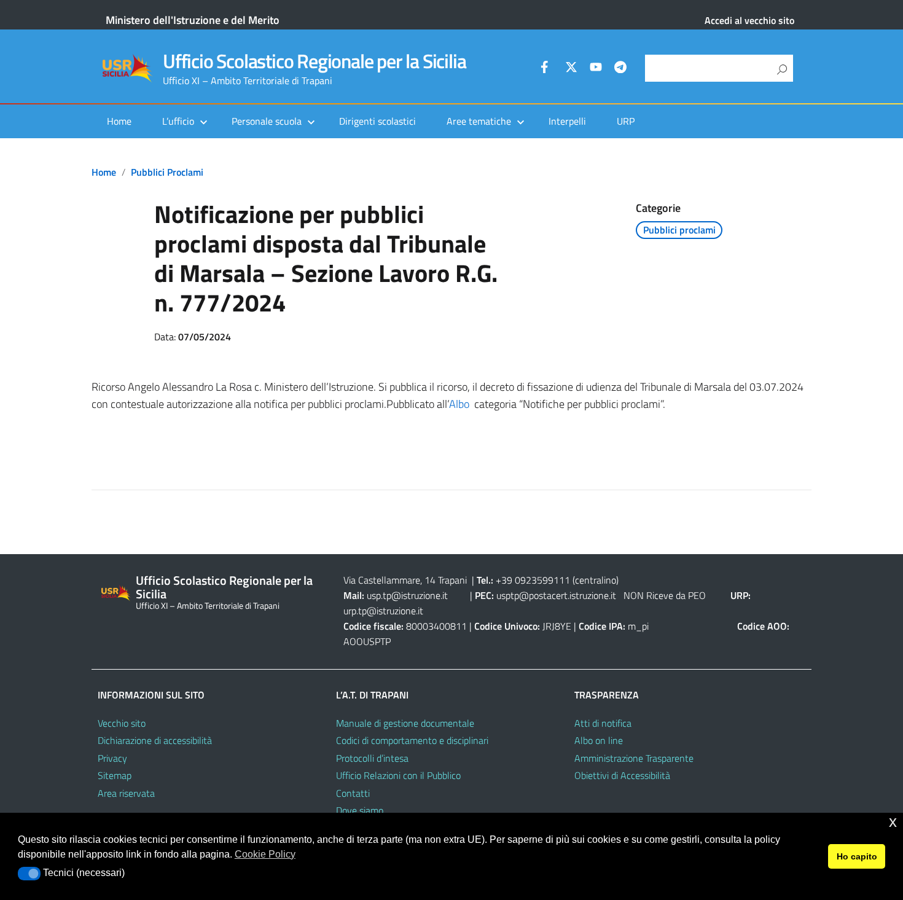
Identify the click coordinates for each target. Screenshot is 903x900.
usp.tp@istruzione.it (407, 595)
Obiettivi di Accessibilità (622, 775)
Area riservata (126, 793)
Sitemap (114, 775)
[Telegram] (620, 69)
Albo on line (598, 740)
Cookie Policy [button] (265, 854)
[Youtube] (596, 69)
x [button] (893, 822)
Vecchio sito (122, 723)
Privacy (112, 758)
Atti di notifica (602, 723)
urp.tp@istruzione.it (383, 610)
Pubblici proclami (167, 172)
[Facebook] (547, 69)
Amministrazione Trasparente (634, 758)
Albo (459, 404)
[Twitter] (571, 69)
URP (626, 121)
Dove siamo (359, 810)
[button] (29, 873)
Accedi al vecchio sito (749, 20)
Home (119, 121)
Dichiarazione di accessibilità (155, 740)
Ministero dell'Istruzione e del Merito (193, 20)
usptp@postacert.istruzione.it (556, 595)
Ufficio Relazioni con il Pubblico (398, 775)
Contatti (353, 793)
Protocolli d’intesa (372, 758)
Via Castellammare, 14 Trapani (406, 580)
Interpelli (567, 121)
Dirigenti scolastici (377, 121)
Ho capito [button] (857, 856)
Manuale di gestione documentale (405, 723)
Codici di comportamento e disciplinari (412, 740)
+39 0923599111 (533, 580)
